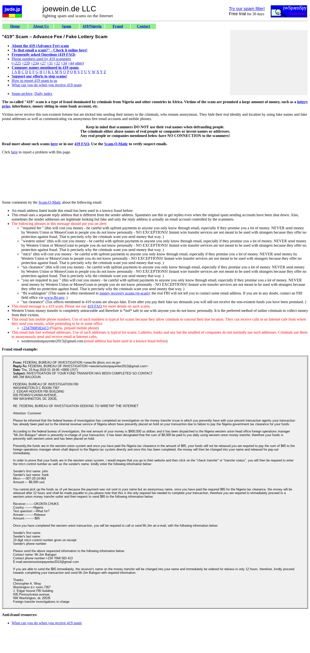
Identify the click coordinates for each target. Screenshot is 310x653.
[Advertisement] (268, 62)
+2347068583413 (35, 328)
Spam (66, 26)
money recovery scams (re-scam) (125, 293)
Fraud (118, 26)
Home (15, 26)
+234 (35, 63)
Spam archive (22, 94)
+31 (50, 63)
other (79, 63)
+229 (26, 63)
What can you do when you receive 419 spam (47, 85)
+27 (43, 63)
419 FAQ (81, 144)
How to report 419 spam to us (34, 81)
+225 (17, 63)
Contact (143, 26)
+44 (71, 63)
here (54, 144)
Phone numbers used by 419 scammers (41, 59)
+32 (57, 63)
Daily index (43, 94)
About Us (41, 26)
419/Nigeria (92, 26)
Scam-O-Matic (116, 144)
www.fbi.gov (54, 297)
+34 (64, 63)
